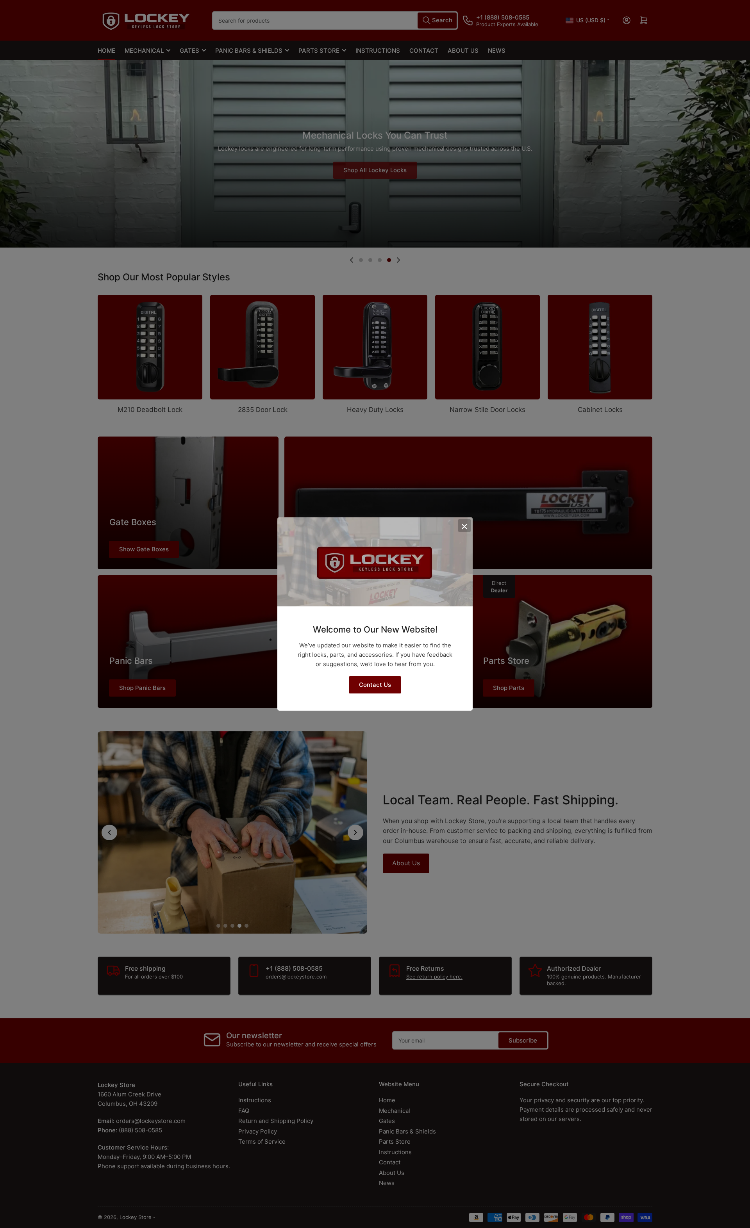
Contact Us (375, 684)
